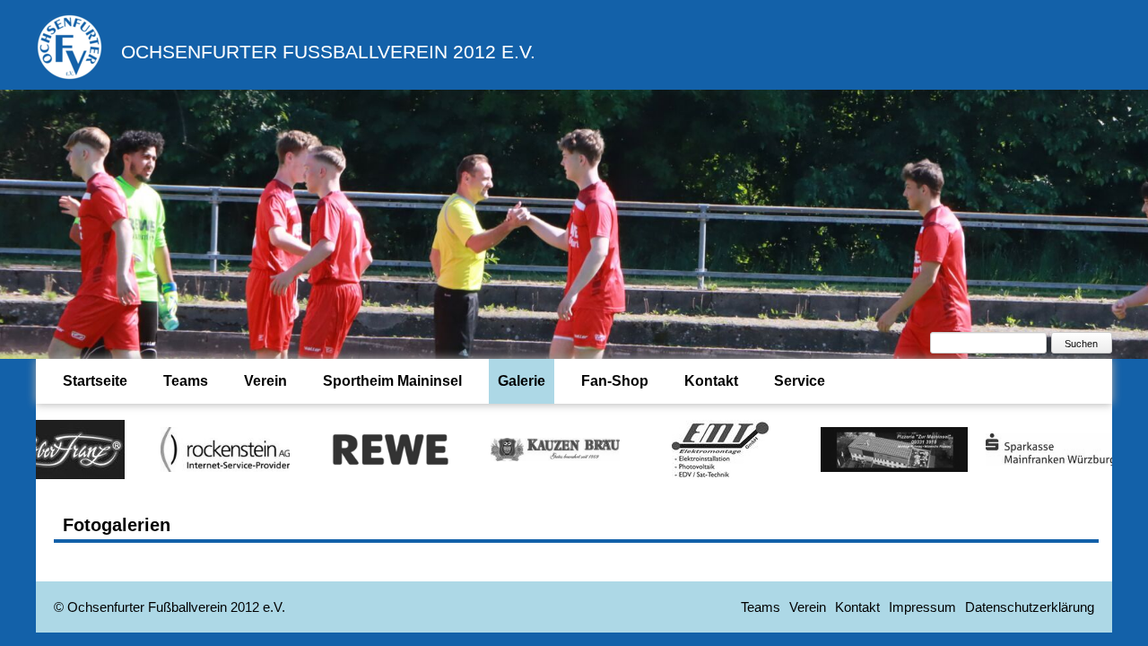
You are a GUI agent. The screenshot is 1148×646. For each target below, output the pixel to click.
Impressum (922, 607)
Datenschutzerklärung (1029, 607)
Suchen (1081, 343)
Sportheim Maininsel (392, 380)
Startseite (95, 380)
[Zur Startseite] (69, 75)
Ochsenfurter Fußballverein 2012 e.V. (328, 51)
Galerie (521, 380)
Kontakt (711, 380)
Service (799, 380)
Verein (265, 380)
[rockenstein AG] (197, 448)
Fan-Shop (614, 380)
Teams (185, 380)
